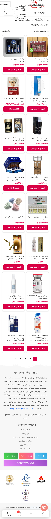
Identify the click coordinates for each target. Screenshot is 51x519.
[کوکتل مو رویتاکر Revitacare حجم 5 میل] (37, 284)
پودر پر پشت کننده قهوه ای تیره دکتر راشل (14, 139)
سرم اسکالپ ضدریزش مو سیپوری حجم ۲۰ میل (39, 99)
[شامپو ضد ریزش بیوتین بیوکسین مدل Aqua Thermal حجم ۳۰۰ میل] (13, 323)
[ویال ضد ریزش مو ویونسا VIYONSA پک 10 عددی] (13, 244)
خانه (47, 20)
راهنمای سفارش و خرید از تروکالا (25, 437)
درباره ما (25, 434)
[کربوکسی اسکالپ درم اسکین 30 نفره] (37, 125)
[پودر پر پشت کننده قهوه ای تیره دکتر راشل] (13, 125)
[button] (37, 69)
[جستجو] (5, 12)
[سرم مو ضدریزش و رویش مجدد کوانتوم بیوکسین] (13, 165)
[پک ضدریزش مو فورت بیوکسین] (37, 47)
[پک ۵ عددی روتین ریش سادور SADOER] (13, 47)
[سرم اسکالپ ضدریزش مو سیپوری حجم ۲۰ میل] (37, 86)
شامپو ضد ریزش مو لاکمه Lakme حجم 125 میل (15, 297)
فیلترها (5, 31)
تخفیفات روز (25, 445)
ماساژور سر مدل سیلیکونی (14, 217)
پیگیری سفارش (25, 441)
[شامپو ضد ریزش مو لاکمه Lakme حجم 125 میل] (13, 284)
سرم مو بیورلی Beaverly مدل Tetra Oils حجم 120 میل (37, 257)
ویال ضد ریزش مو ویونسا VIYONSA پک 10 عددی (15, 257)
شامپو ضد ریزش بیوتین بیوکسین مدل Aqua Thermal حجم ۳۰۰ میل (15, 337)
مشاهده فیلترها (40, 31)
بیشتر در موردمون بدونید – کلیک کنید (21, 408)
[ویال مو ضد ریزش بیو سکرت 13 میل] (37, 205)
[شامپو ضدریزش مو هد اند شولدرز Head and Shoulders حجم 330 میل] (37, 323)
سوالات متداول (25, 449)
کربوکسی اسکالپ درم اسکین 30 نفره (40, 139)
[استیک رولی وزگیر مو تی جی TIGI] (37, 165)
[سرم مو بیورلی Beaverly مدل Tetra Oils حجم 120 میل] (37, 244)
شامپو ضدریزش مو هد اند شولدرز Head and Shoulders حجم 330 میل (39, 337)
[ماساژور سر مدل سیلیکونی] (13, 205)
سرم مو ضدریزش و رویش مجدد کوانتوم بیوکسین (15, 178)
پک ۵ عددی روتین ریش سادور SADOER (15, 60)
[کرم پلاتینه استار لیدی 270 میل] (13, 86)
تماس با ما (25, 430)
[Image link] (25, 479)
